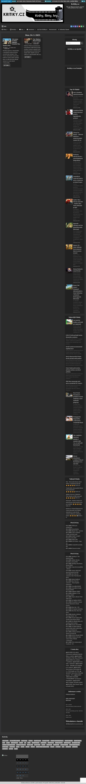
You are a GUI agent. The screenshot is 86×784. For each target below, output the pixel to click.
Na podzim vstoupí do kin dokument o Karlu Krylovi (74, 603)
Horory (21, 743)
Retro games (5, 747)
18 (25, 769)
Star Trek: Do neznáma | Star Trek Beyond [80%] (73, 575)
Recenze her (49, 745)
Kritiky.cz (75, 4)
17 (23, 769)
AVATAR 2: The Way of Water (74, 658)
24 (23, 772)
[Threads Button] (75, 26)
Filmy (5, 29)
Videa (63, 747)
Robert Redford (76, 579)
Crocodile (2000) (76, 586)
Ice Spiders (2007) (76, 600)
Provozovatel (52, 29)
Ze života (11, 749)
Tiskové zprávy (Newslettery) (42, 747)
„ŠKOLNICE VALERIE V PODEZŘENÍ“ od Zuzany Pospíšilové (73, 678)
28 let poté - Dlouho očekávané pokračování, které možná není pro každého (74, 502)
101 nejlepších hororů (15, 741)
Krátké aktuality (58, 743)
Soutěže (22, 747)
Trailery (52, 747)
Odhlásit (73, 694)
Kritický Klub (51, 743)
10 (23, 766)
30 (20, 775)
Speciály (27, 747)
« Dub (17, 778)
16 (20, 769)
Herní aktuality (14, 743)
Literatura (31, 29)
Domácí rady (24, 741)
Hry (22, 29)
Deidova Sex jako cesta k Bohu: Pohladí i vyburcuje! (73, 638)
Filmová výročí (45, 741)
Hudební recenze (35, 743)
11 (25, 766)
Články (15, 749)
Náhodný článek (64, 29)
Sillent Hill (75, 539)
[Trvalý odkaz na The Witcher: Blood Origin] (28, 40)
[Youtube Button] (79, 26)
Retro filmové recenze (74, 745)
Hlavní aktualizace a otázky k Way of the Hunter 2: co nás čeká (78, 459)
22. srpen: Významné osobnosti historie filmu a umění (74, 654)
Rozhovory (12, 747)
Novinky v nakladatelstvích (9, 745)
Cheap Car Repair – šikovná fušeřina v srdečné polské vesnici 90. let (78, 136)
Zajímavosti (68, 747)
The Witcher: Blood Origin (37, 40)
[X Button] (71, 26)
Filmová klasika (37, 741)
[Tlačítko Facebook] (73, 26)
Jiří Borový (5, 47)
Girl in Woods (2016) (77, 635)
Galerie (8, 743)
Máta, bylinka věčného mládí (74, 682)
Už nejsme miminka (77, 609)
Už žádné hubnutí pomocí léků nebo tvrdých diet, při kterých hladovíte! (74, 628)
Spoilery (33, 747)
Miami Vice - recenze (77, 531)
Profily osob (30, 745)
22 (17, 772)
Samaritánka (75, 529)
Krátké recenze (67, 743)
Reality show (37, 745)
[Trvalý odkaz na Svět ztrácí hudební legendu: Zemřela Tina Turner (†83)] (7, 41)
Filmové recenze (77, 741)
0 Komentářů (6, 48)
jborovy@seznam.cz (77, 724)
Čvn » (21, 778)
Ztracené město (76, 548)
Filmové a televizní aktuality (57, 741)
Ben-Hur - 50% (76, 607)
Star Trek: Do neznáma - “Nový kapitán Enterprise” (72, 582)
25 (25, 772)
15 (17, 769)
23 (20, 772)
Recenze (43, 745)
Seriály (14, 29)
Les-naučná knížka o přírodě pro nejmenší (78, 322)
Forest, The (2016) (76, 624)
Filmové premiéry (69, 741)
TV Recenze (58, 747)
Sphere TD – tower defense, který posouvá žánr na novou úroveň (77, 249)
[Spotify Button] (81, 26)
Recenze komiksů (64, 745)
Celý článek (7, 65)
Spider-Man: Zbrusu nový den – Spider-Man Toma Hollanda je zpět (78, 203)
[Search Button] (83, 26)
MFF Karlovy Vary (76, 743)
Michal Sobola (36, 42)
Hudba (29, 743)
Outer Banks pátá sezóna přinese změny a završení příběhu (73, 370)
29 (17, 775)
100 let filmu (5, 741)
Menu (5, 26)
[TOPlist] (4, 755)
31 (23, 775)
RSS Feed (68, 700)
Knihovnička (43, 743)
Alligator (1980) (76, 591)
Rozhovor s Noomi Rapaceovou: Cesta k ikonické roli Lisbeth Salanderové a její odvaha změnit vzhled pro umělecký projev (74, 512)
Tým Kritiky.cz (43, 29)
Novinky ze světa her (21, 745)
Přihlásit (68, 694)
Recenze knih (56, 745)
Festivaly (31, 741)
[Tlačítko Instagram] (77, 26)
